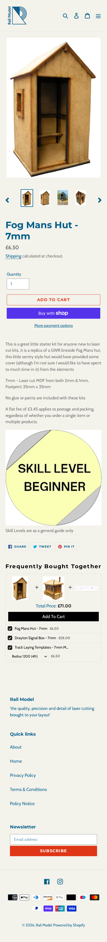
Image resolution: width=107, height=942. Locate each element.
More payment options (53, 325)
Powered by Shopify (69, 925)
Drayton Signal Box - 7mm (35, 638)
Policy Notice (22, 803)
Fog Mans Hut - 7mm (31, 628)
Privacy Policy (23, 775)
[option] (27, 198)
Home (16, 761)
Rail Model (44, 925)
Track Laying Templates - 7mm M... (41, 647)
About (15, 747)
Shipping (13, 255)
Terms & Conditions (28, 789)
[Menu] (98, 15)
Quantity (14, 274)
